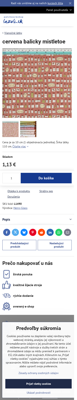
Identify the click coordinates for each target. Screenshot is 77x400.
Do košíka (46, 178)
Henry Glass (20, 208)
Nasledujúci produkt (57, 245)
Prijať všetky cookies (38, 384)
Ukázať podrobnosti (39, 392)
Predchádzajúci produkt (19, 245)
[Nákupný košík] (60, 20)
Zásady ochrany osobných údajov (39, 373)
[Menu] (69, 20)
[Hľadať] (50, 20)
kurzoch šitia (55, 3)
